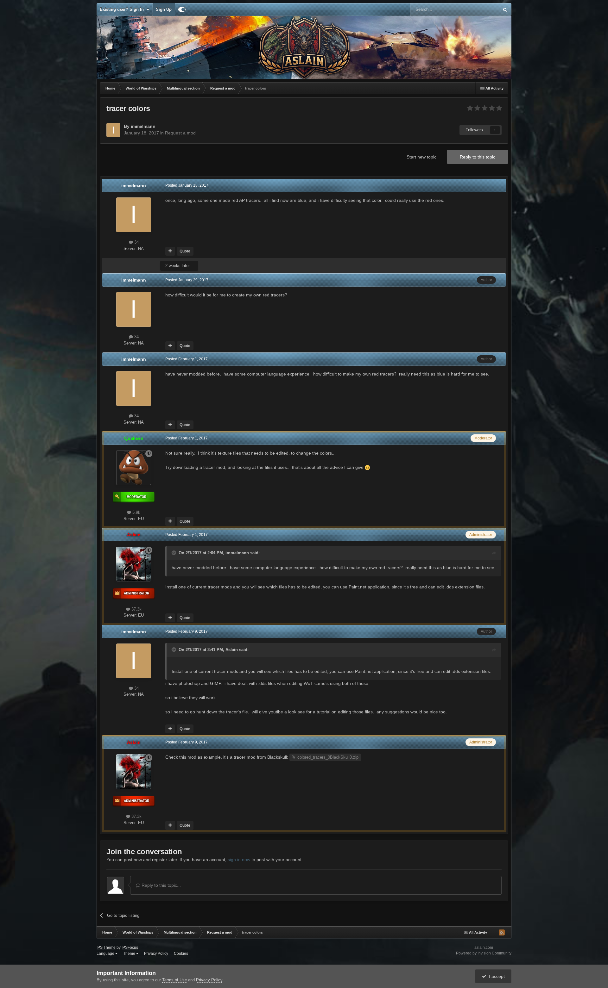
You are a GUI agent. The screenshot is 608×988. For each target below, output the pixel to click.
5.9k (135, 512)
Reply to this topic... (160, 885)
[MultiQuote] (170, 251)
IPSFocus (130, 947)
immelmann (237, 552)
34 (136, 242)
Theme (129, 953)
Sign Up (164, 9)
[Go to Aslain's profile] (133, 564)
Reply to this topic (477, 156)
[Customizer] (182, 9)
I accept (495, 976)
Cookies (181, 953)
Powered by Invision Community (483, 953)
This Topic (481, 9)
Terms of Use (174, 980)
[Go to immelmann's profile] (113, 130)
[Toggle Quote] (174, 552)
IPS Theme (106, 947)
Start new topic (421, 156)
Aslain (231, 649)
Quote (185, 251)
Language (106, 953)
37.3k (136, 609)
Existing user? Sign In (123, 9)
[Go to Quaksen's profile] (133, 467)
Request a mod (180, 132)
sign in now (239, 859)
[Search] (505, 9)
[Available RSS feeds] (501, 932)
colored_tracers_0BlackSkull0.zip (327, 757)
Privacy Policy (156, 953)
